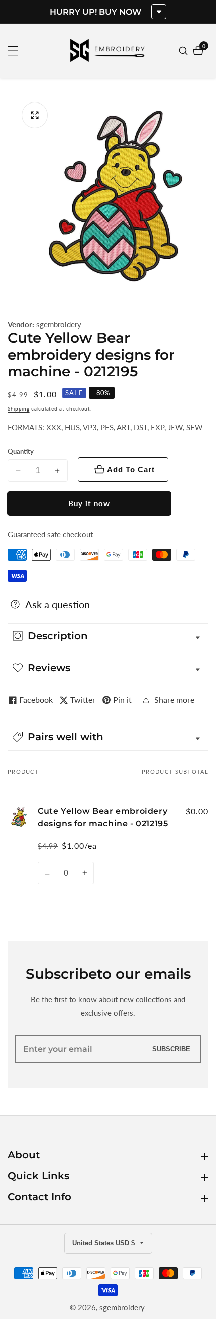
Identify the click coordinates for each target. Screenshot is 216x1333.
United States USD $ (104, 1243)
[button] (108, 736)
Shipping (19, 408)
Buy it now (89, 503)
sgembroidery (58, 324)
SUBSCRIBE (171, 1049)
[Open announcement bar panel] (158, 11)
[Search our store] (184, 50)
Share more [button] (174, 699)
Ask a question (57, 604)
